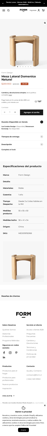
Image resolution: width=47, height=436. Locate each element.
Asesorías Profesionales (8, 335)
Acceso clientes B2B (35, 330)
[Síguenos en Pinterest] (16, 352)
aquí (10, 95)
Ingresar (35, 10)
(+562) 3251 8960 (33, 379)
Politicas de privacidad (31, 355)
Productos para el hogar (9, 372)
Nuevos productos (10, 384)
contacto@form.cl (34, 375)
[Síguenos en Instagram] (10, 352)
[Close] (45, 405)
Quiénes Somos (9, 330)
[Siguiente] (44, 3)
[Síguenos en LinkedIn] (4, 357)
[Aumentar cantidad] (15, 112)
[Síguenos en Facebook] (4, 352)
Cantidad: (4, 107)
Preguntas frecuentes (31, 335)
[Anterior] (2, 3)
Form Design (7, 73)
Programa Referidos (10, 340)
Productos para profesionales (8, 379)
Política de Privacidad (28, 425)
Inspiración (7, 388)
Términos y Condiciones (32, 348)
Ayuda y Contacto (34, 371)
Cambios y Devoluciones (32, 341)
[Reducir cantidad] (5, 112)
